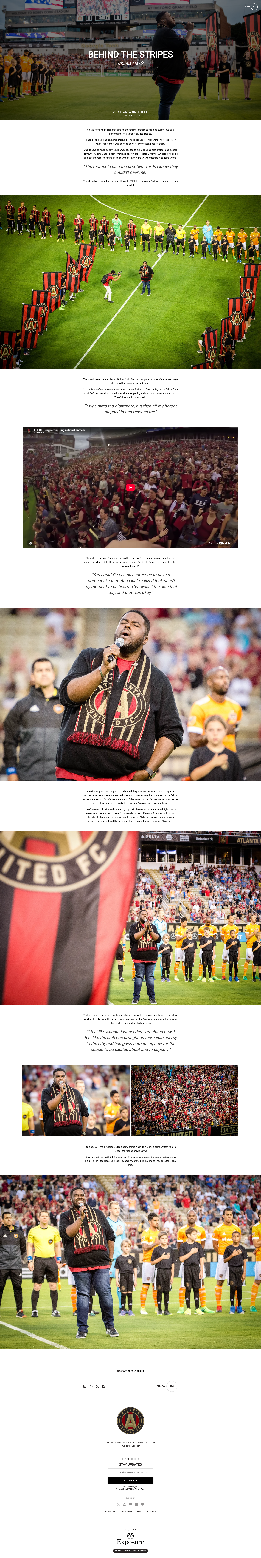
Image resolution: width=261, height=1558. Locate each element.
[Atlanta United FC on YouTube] (130, 1504)
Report (139, 1511)
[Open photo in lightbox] (130, 282)
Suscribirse (130, 1480)
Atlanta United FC (133, 112)
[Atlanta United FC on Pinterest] (142, 1504)
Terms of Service (126, 1511)
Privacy (137, 1489)
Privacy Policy (110, 1511)
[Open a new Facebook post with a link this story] (103, 1386)
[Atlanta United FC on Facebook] (136, 1504)
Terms (143, 1489)
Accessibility (152, 1511)
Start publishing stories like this (130, 1551)
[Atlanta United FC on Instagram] (124, 1504)
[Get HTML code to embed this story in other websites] (91, 1386)
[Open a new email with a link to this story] (85, 1386)
